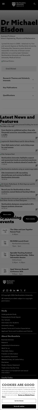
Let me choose (19, 401)
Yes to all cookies (19, 406)
